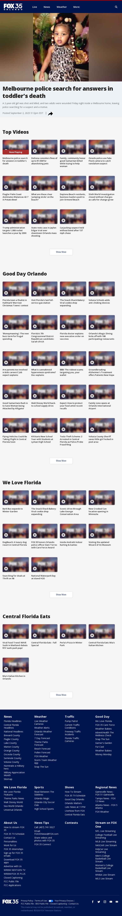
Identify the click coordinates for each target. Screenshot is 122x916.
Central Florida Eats (75, 814)
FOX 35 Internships (13, 849)
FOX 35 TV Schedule (75, 795)
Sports (39, 787)
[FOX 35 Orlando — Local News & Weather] (14, 7)
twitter (98, 901)
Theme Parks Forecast (41, 743)
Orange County (11, 750)
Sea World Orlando (13, 805)
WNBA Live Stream (105, 874)
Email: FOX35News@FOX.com (46, 832)
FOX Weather (41, 756)
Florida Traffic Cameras (72, 740)
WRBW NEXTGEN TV (14, 869)
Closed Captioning (13, 877)
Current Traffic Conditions (72, 726)
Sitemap (8, 779)
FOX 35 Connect (42, 844)
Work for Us (10, 845)
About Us (10, 823)
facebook (92, 901)
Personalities (10, 841)
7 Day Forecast (42, 738)
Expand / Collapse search (116, 7)
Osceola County (12, 754)
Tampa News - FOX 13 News (105, 800)
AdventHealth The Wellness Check (104, 734)
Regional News (106, 787)
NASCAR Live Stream (106, 845)
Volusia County (11, 761)
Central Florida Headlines (11, 726)
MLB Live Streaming (105, 841)
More (76, 6)
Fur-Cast (99, 746)
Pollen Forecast (42, 752)
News (8, 716)
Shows (69, 787)
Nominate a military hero (14, 767)
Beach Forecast (42, 748)
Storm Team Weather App (45, 761)
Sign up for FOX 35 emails (13, 854)
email (116, 901)
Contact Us (9, 837)
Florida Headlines (12, 721)
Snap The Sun (41, 766)
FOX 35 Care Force (105, 724)
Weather (40, 716)
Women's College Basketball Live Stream (104, 868)
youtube (110, 901)
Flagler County (11, 739)
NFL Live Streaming (105, 831)
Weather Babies (103, 728)
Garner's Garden (103, 742)
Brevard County (12, 735)
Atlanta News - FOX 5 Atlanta (106, 806)
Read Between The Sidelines (44, 793)
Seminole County (12, 758)
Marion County (11, 746)
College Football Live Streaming (106, 836)
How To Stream (73, 791)
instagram (104, 901)
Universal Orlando (13, 809)
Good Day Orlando (74, 799)
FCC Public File (11, 881)
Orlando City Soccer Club (44, 804)
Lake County (10, 742)
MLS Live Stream (104, 878)
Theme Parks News (14, 798)
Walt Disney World (13, 802)
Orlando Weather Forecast (43, 733)
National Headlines (13, 731)
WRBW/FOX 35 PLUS (14, 873)
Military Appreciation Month (14, 774)
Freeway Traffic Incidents (73, 733)
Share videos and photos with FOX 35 (44, 839)
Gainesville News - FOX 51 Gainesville (104, 793)
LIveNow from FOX (75, 810)
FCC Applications (12, 885)
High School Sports (44, 808)
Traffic (69, 716)
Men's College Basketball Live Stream (103, 858)
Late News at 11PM (75, 806)
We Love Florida (103, 721)
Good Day (102, 716)
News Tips (41, 823)
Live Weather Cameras (41, 722)
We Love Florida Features (12, 793)
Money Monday (103, 754)
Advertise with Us (13, 866)
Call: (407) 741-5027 (44, 827)
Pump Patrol (71, 721)
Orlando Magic (41, 798)
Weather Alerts (42, 727)
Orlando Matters (73, 803)
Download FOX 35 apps (13, 861)
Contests (71, 823)
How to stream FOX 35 (14, 829)
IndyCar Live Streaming (101, 850)
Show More (61, 252)
